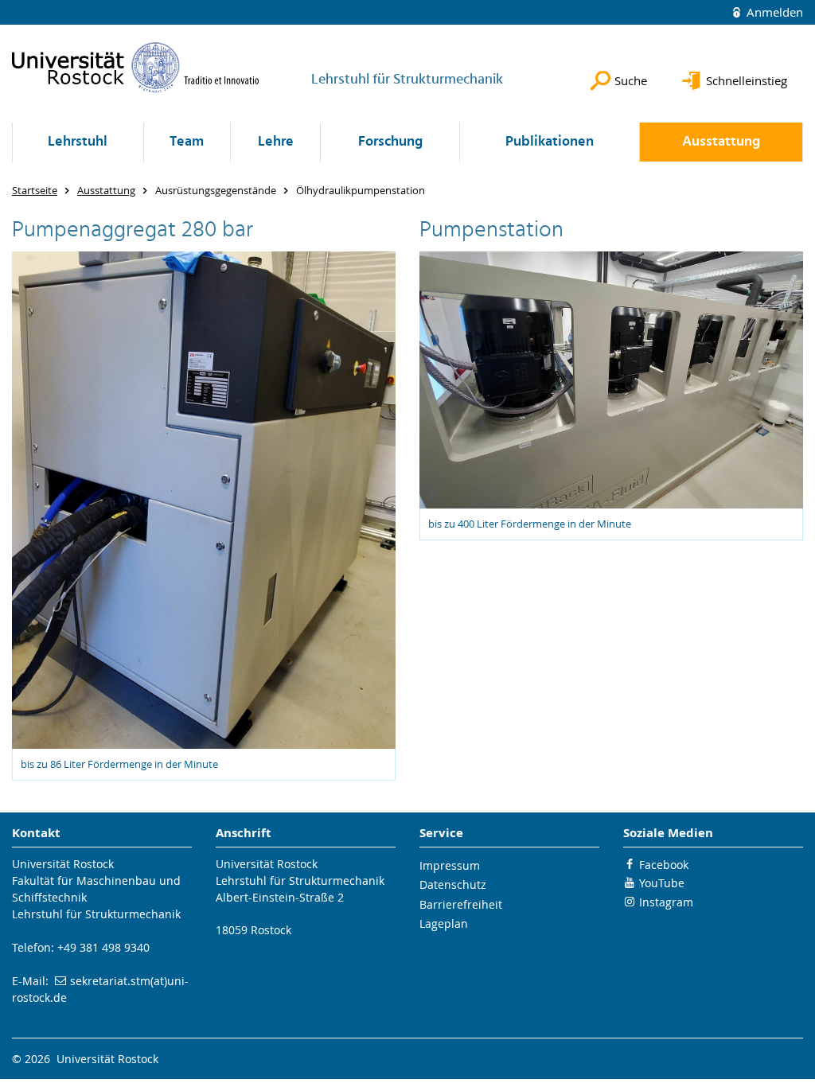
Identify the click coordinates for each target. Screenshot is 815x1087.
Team (187, 142)
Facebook (663, 864)
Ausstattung (721, 142)
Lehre (276, 142)
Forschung (390, 142)
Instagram (666, 902)
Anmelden (773, 12)
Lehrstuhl (77, 142)
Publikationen (549, 142)
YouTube (661, 882)
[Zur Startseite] (135, 67)
